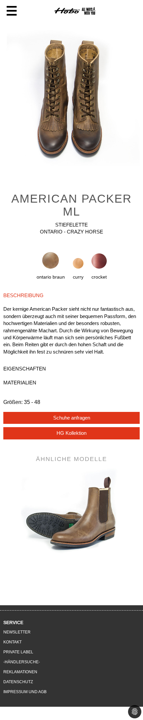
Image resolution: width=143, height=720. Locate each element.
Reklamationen (20, 672)
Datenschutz (18, 682)
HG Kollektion (71, 433)
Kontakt (12, 642)
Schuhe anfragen (71, 418)
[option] (71, 99)
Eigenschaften (24, 368)
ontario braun (51, 277)
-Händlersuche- (21, 662)
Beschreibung (23, 295)
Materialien (19, 382)
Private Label (18, 652)
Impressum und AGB (25, 691)
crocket (99, 277)
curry (78, 277)
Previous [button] (16, 508)
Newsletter (17, 632)
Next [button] (127, 508)
